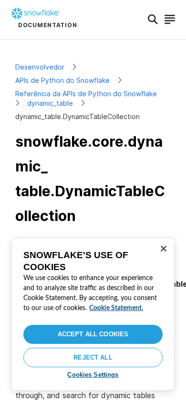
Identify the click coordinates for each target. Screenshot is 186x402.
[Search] (152, 19)
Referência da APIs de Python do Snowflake (86, 94)
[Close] (163, 248)
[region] (93, 314)
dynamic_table (50, 103)
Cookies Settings (92, 374)
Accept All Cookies (93, 334)
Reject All (92, 357)
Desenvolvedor (39, 67)
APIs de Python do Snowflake (62, 80)
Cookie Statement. (116, 308)
